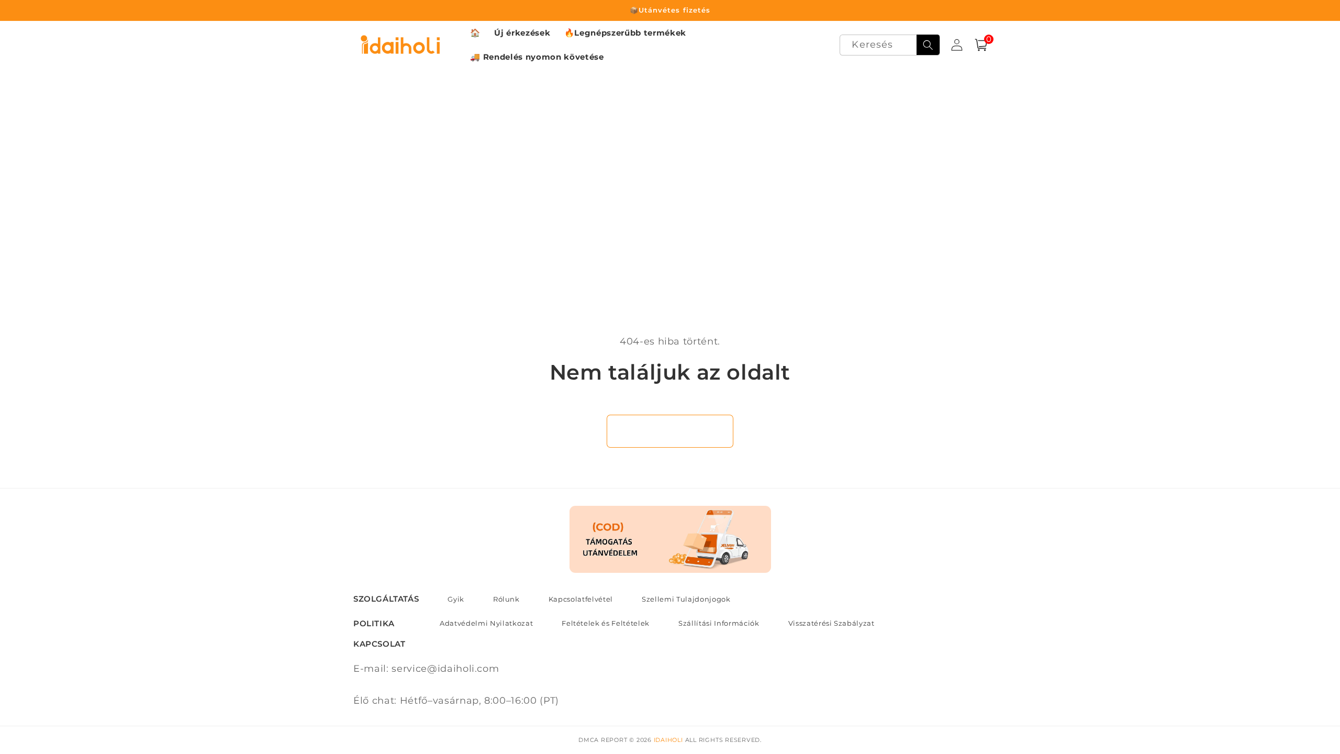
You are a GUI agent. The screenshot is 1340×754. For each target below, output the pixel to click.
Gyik (456, 599)
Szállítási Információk (719, 623)
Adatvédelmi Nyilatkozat (486, 623)
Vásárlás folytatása (670, 431)
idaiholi (668, 740)
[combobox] (889, 45)
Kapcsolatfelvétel (581, 599)
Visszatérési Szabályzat (831, 623)
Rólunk (506, 599)
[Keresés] (928, 45)
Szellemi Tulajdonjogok (686, 599)
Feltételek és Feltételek (606, 623)
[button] (980, 45)
